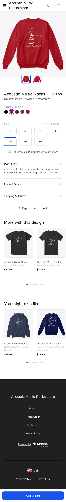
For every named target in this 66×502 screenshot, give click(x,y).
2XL (10, 141)
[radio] (10, 131)
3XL (25, 141)
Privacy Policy (23, 478)
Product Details (12, 184)
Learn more (51, 151)
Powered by (24, 444)
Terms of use (43, 478)
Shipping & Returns (15, 196)
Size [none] (6, 124)
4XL (40, 141)
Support (33, 408)
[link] (18, 242)
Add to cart (33, 496)
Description (10, 163)
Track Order (33, 416)
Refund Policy (33, 433)
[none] (51, 123)
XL (55, 131)
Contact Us (33, 425)
